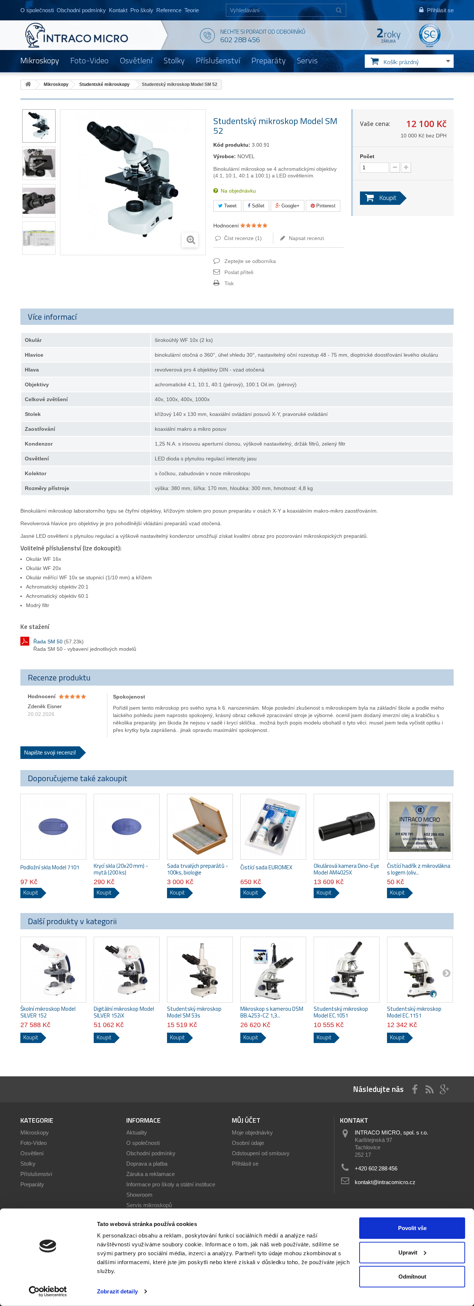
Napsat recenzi (305, 238)
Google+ (290, 206)
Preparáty (268, 60)
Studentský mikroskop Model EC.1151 (414, 1012)
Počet (367, 156)
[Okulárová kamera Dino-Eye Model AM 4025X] (347, 827)
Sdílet (257, 206)
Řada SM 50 (48, 641)
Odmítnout (412, 1276)
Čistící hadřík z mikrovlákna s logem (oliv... (418, 869)
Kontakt (118, 10)
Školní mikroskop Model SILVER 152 (48, 1012)
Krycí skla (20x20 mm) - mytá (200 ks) (121, 869)
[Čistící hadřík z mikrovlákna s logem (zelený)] (420, 827)
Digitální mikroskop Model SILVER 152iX (124, 1012)
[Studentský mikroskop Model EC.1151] (420, 970)
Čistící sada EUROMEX (266, 867)
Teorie (191, 10)
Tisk (229, 283)
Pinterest (325, 206)
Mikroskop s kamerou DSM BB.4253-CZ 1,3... (271, 1012)
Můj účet (246, 1120)
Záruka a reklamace (150, 1174)
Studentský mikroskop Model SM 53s (194, 1012)
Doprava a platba (146, 1163)
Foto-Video (89, 60)
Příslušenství (218, 60)
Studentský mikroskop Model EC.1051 (341, 1012)
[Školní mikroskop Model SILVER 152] (53, 970)
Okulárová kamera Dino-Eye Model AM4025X (346, 869)
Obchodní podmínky (81, 10)
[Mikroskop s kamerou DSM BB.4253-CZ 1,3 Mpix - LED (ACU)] (273, 970)
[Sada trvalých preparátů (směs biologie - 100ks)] (200, 827)
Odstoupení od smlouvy (261, 1153)
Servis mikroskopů (149, 1205)
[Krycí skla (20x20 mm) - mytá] (127, 827)
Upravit (407, 1252)
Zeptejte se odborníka (250, 261)
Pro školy (141, 10)
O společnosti (37, 10)
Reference (168, 10)
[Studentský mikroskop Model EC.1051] (347, 970)
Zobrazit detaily (117, 1291)
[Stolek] (39, 163)
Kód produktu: (231, 145)
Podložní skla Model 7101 (49, 867)
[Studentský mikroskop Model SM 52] (39, 126)
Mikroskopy (39, 60)
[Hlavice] (39, 200)
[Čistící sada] (273, 827)
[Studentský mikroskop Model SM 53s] (200, 970)
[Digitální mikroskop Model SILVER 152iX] (127, 970)
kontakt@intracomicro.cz (385, 1182)
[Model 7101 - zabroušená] (53, 827)
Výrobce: (224, 156)
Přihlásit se (245, 1163)
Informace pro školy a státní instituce (170, 1184)
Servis (307, 60)
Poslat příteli (238, 272)
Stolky (174, 60)
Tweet (230, 206)
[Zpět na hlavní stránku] (28, 84)
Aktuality (136, 1132)
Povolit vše (412, 1228)
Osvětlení (136, 60)
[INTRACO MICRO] (91, 35)
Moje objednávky (252, 1132)
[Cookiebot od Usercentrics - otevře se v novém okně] (48, 1291)
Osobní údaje (248, 1143)
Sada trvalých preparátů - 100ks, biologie (197, 869)
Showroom (139, 1195)
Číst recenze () (242, 238)
